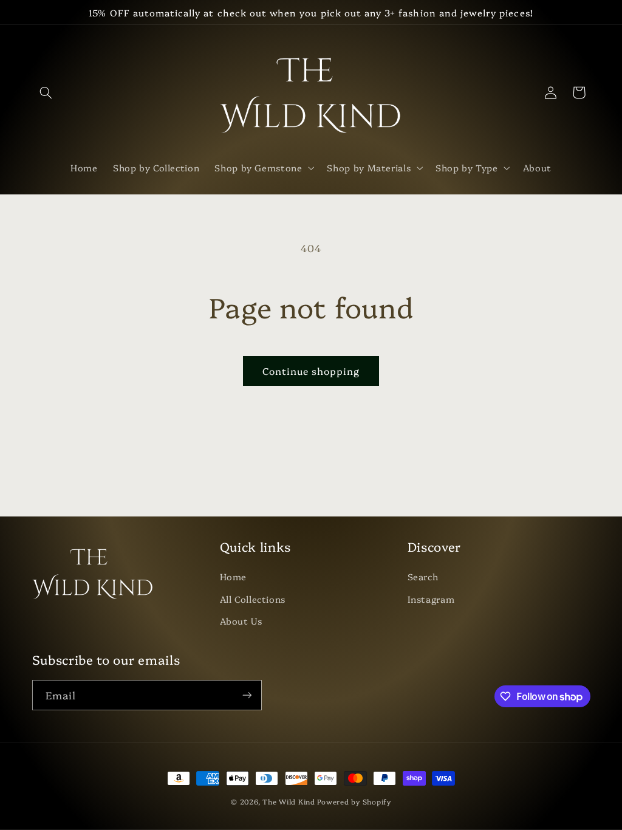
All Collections (252, 598)
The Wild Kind (288, 801)
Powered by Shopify (354, 801)
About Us (241, 620)
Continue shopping (311, 370)
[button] (46, 92)
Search (423, 576)
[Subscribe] (247, 695)
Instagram (431, 598)
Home (233, 576)
